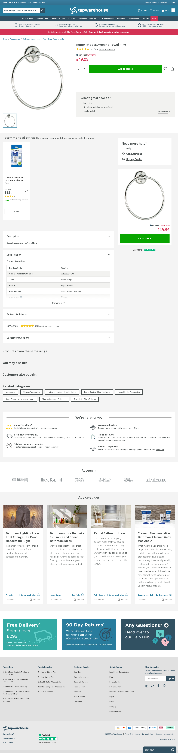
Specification (14, 254)
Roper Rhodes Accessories (129, 392)
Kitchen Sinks (42, 18)
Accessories (134, 18)
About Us (77, 692)
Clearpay (112, 706)
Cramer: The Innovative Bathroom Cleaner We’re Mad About (154, 537)
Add (21, 211)
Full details (163, 111)
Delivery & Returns (17, 314)
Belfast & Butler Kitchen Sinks (49, 682)
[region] (58, 182)
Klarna (111, 701)
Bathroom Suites (106, 18)
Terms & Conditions (132, 734)
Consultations (134, 153)
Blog (111, 677)
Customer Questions (18, 337)
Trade (173, 2)
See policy (79, 437)
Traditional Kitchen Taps (47, 672)
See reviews (52, 428)
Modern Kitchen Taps (46, 677)
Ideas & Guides (151, 2)
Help (128, 148)
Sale (154, 18)
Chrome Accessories (31, 392)
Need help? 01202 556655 (24, 2)
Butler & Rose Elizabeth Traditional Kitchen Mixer (16, 673)
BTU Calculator (115, 687)
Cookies (159, 734)
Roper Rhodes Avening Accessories (20, 399)
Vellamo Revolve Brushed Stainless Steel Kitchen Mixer (16, 692)
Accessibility (169, 734)
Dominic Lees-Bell (145, 595)
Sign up (170, 679)
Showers (71, 18)
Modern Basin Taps (45, 692)
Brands (146, 18)
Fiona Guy (10, 595)
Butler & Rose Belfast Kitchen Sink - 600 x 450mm (16, 700)
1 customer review (107, 49)
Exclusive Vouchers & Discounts (121, 692)
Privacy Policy (147, 734)
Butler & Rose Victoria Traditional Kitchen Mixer (15, 680)
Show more (57, 303)
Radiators (121, 18)
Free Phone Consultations (119, 672)
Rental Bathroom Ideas (109, 533)
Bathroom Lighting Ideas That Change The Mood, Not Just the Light (22, 537)
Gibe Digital (171, 739)
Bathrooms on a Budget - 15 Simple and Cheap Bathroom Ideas (67, 537)
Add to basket (135, 68)
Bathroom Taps (58, 18)
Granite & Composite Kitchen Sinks (51, 687)
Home (5, 39)
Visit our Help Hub (9, 738)
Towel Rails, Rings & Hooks (53, 39)
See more (160, 449)
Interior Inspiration (29, 595)
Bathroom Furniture (87, 18)
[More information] (21, 297)
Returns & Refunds (81, 682)
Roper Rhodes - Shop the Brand (97, 392)
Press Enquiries (115, 711)
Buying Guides (134, 159)
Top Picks (78, 595)
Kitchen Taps (27, 18)
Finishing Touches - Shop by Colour (62, 392)
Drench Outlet (79, 697)
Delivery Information (82, 677)
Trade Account (79, 687)
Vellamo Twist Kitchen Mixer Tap (15, 686)
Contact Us (78, 701)
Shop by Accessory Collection (54, 399)
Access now (120, 440)
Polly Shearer (100, 595)
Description (13, 236)
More (136, 428)
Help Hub (163, 2)
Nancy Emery (55, 595)
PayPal (111, 697)
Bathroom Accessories (32, 39)
